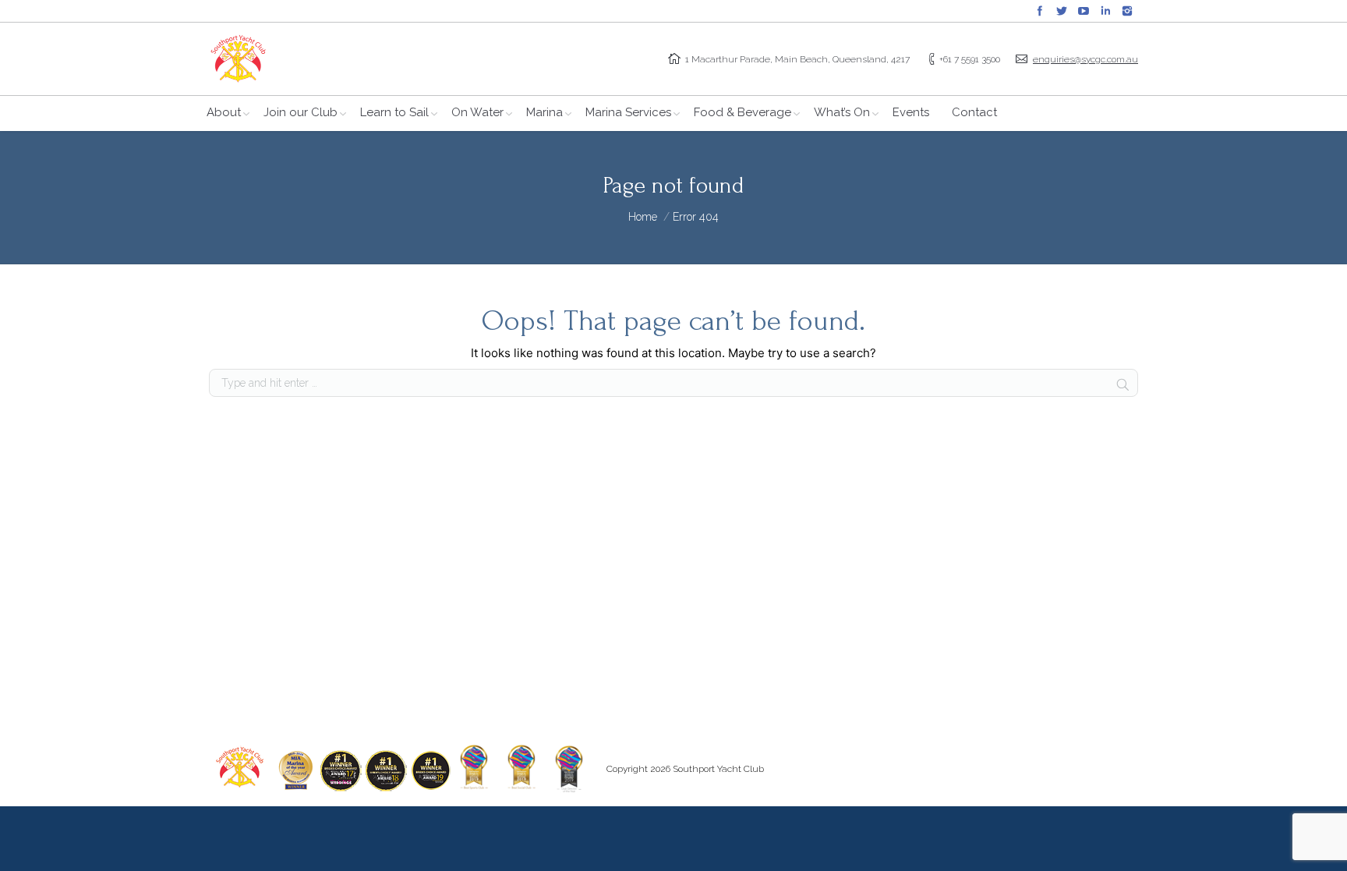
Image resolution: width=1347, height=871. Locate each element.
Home (642, 217)
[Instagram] (1127, 11)
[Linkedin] (1105, 11)
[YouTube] (1083, 11)
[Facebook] (1040, 11)
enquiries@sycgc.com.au (1085, 59)
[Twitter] (1061, 11)
